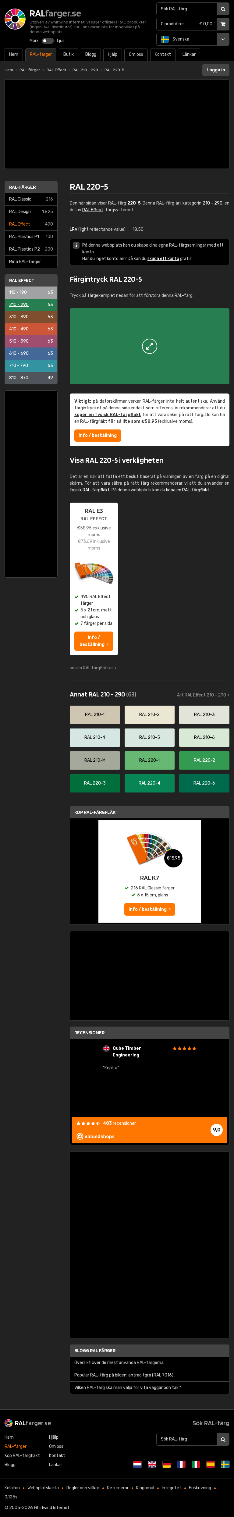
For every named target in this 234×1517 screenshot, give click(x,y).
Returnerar (118, 1487)
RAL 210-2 (149, 714)
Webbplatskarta (43, 1487)
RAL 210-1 (95, 714)
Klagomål (145, 1487)
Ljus (61, 40)
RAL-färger (22, 187)
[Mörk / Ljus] (48, 41)
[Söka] (223, 8)
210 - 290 (31, 304)
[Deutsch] (166, 1464)
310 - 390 (31, 316)
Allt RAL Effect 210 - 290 (201, 695)
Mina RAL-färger (25, 261)
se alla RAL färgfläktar (91, 668)
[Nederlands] (137, 1464)
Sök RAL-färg (211, 1423)
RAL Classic (31, 199)
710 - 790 (31, 365)
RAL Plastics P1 (31, 236)
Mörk (34, 40)
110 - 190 (31, 292)
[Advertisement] (117, 124)
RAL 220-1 (149, 760)
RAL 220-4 (149, 783)
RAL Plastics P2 (31, 249)
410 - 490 (31, 329)
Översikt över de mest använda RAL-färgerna (119, 1362)
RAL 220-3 (95, 783)
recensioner (119, 1123)
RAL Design (31, 211)
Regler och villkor (82, 1487)
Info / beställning (98, 435)
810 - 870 (31, 377)
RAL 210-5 (149, 737)
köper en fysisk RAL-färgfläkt (107, 414)
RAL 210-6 (204, 737)
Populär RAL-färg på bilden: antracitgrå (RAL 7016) (123, 1375)
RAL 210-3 (204, 714)
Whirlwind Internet (51, 1507)
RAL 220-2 (204, 760)
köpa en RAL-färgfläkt (187, 490)
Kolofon (12, 1487)
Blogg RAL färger (94, 1350)
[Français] (181, 1464)
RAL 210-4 (94, 737)
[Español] (210, 1464)
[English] (152, 1464)
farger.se (33, 1423)
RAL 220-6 (204, 783)
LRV (73, 229)
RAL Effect (31, 224)
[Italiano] (196, 1464)
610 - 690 (31, 353)
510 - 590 (31, 341)
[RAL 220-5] (149, 346)
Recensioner (89, 1032)
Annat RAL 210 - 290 (103, 694)
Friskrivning (200, 1487)
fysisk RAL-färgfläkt (90, 490)
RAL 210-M (94, 760)
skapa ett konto (163, 258)
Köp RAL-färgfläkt (96, 812)
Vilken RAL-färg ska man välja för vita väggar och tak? (127, 1387)
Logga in (216, 70)
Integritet (171, 1487)
